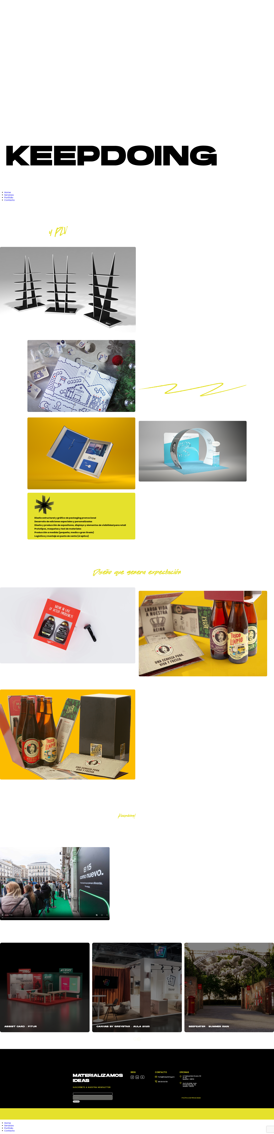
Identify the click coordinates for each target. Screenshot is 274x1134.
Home (7, 1122)
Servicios (9, 1125)
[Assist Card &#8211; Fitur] (45, 987)
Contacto (9, 1130)
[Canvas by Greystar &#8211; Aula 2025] (137, 987)
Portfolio (8, 1128)
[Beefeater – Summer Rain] (229, 987)
